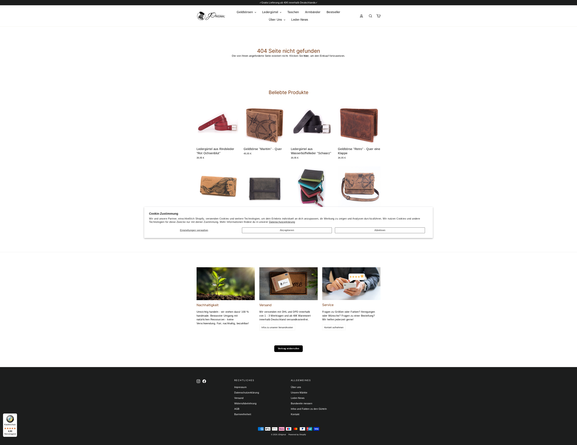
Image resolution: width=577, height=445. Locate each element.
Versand (239, 398)
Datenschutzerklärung (282, 222)
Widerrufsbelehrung (245, 403)
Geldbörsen (245, 12)
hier (306, 55)
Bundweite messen (301, 403)
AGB (237, 409)
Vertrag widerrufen (288, 348)
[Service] (351, 283)
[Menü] (15, 415)
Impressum (240, 387)
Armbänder (313, 12)
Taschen (293, 12)
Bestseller (333, 12)
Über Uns (276, 19)
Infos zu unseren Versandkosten (277, 327)
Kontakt (295, 414)
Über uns (296, 387)
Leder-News (299, 19)
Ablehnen (379, 230)
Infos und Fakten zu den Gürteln (309, 409)
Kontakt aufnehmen (333, 327)
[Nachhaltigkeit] (226, 283)
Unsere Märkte (299, 392)
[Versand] (288, 283)
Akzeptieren (287, 230)
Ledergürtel (270, 12)
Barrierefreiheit (242, 414)
